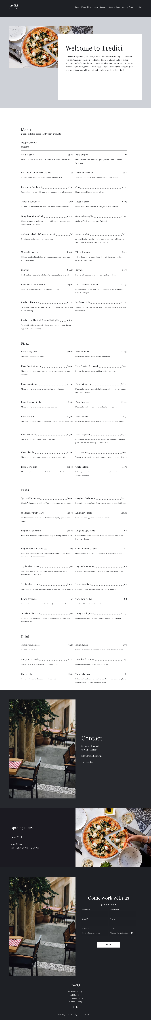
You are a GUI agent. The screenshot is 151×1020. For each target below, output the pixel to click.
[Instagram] (140, 7)
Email (84, 919)
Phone (112, 919)
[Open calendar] (132, 933)
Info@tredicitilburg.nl (76, 992)
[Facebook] (137, 7)
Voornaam (86, 909)
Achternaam (114, 909)
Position (85, 928)
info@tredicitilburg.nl (91, 755)
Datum (112, 928)
